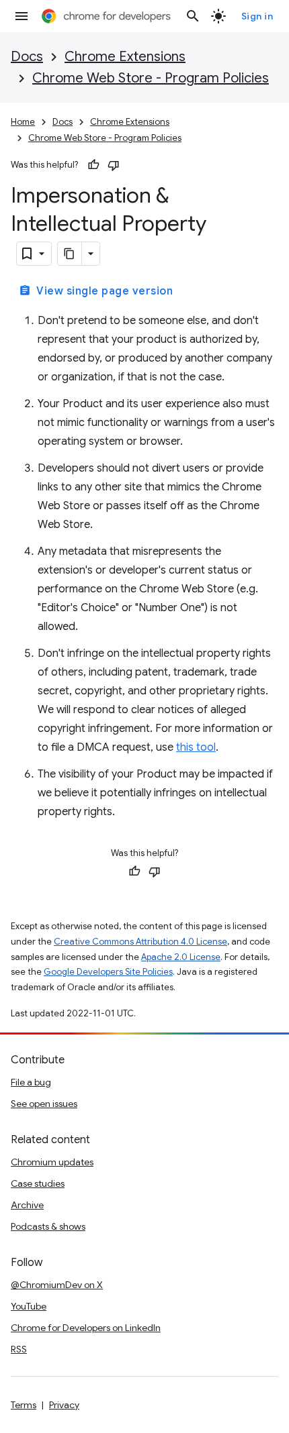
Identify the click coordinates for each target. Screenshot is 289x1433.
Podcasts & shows (48, 1226)
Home (23, 121)
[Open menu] (21, 16)
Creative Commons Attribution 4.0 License (140, 941)
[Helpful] (93, 165)
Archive (27, 1205)
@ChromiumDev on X (57, 1285)
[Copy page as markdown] (70, 253)
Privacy (64, 1404)
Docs (27, 56)
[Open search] (193, 16)
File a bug (31, 1082)
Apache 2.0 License (180, 957)
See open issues (44, 1104)
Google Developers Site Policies (108, 971)
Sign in (257, 16)
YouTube (28, 1306)
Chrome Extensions (125, 56)
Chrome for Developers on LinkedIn (86, 1328)
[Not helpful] (114, 165)
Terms (23, 1404)
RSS (19, 1349)
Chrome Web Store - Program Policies (150, 78)
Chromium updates (52, 1162)
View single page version (96, 291)
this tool (196, 747)
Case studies (38, 1183)
